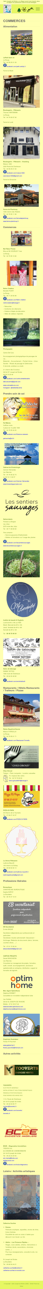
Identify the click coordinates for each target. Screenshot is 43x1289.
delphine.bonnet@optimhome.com (14, 1009)
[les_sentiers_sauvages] (21, 563)
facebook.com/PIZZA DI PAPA (17, 819)
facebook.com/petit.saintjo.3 (16, 66)
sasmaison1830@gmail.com (12, 176)
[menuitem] (31, 8)
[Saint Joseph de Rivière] (17, 8)
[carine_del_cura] (21, 332)
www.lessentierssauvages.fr (12, 546)
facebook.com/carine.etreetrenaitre (18, 378)
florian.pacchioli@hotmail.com (13, 1048)
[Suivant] (34, 1197)
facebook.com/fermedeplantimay (17, 218)
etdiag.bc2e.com (8, 1160)
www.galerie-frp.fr (9, 1045)
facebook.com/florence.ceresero (17, 434)
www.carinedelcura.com (11, 385)
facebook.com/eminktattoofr (16, 681)
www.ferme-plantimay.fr (11, 221)
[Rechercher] (31, 8)
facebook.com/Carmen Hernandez (18, 481)
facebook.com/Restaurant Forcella (18, 740)
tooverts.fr (6, 1113)
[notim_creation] (21, 273)
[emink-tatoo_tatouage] (21, 652)
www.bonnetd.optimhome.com (13, 1006)
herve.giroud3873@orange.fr (18, 780)
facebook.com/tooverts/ (14, 1110)
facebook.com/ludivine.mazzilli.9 (17, 872)
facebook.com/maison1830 (16, 173)
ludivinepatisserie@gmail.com (13, 875)
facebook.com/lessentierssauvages (18, 543)
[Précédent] (8, 1197)
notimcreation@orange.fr (11, 303)
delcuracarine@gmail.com (11, 381)
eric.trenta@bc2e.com (10, 1158)
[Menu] (36, 8)
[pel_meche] (21, 408)
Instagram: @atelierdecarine (12, 388)
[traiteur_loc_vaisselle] (21, 757)
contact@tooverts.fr (9, 1106)
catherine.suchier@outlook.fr (12, 1268)
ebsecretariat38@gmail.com (12, 949)
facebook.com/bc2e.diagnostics (17, 1164)
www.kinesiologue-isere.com (12, 484)
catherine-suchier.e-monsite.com (14, 1270)
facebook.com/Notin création (16, 300)
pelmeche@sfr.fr (8, 438)
